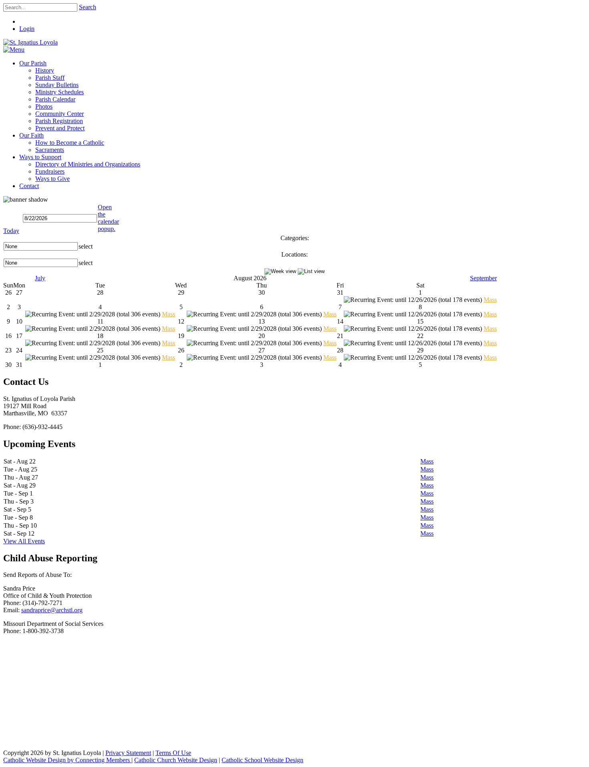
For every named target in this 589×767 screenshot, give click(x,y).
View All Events (24, 541)
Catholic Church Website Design (175, 760)
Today (11, 230)
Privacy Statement (128, 752)
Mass (490, 299)
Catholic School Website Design (262, 760)
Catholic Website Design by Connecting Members (67, 760)
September (483, 278)
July (40, 278)
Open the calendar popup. (108, 218)
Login (26, 28)
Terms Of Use (173, 752)
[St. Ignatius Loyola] (30, 42)
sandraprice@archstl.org (52, 610)
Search (87, 7)
